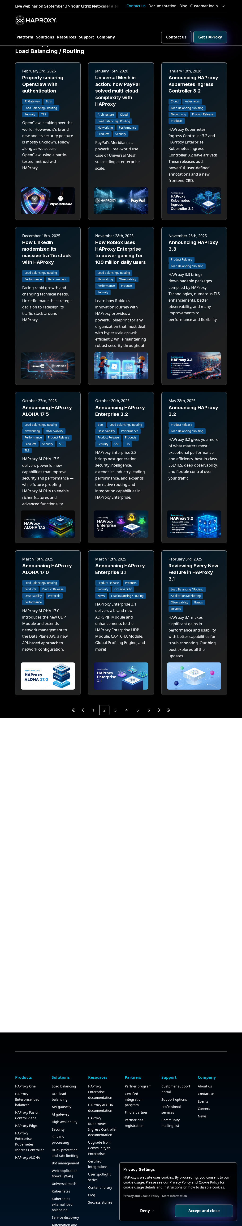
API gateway (61, 1106)
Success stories (100, 1202)
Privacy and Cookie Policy (141, 1196)
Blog (183, 5)
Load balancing (64, 1086)
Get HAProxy (210, 37)
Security (58, 1129)
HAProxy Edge (26, 1125)
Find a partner (136, 1112)
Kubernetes (61, 1191)
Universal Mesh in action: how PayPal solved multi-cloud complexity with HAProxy (117, 91)
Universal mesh (64, 1183)
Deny (145, 1210)
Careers (204, 1108)
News (202, 1116)
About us (205, 1086)
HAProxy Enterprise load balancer (27, 1099)
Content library (100, 1187)
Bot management (65, 1163)
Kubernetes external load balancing (62, 1204)
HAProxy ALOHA (27, 1157)
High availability (64, 1122)
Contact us (136, 5)
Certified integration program (134, 1099)
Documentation (162, 5)
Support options (174, 1099)
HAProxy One (25, 1086)
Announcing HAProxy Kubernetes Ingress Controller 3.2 (193, 84)
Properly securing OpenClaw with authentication (42, 84)
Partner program (138, 1086)
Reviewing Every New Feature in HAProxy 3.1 (193, 572)
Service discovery (65, 1217)
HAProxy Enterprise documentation (100, 1092)
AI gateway (60, 1114)
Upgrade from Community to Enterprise (99, 1148)
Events (203, 1101)
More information (174, 1196)
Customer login (204, 5)
